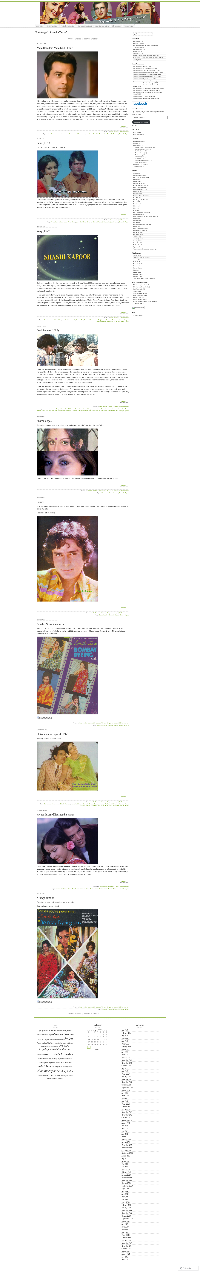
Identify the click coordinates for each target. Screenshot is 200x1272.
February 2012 (126, 1107)
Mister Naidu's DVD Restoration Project (145, 216)
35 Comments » (124, 613)
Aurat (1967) (137, 59)
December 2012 (126, 1079)
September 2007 (127, 1251)
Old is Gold (136, 222)
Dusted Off (136, 202)
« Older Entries (74, 39)
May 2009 (124, 1197)
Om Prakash (108, 134)
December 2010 (126, 1145)
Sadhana (115, 320)
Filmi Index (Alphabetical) (67, 26)
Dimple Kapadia (65, 804)
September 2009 (127, 1186)
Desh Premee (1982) (48, 330)
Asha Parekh (72, 889)
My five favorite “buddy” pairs (152, 74)
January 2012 (125, 1109)
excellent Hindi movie (68, 320)
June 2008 (124, 1227)
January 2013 (125, 1077)
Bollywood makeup (107, 493)
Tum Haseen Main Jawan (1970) (153, 88)
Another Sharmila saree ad (51, 624)
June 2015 (124, 1055)
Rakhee (107, 804)
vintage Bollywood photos (121, 805)
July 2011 (124, 1126)
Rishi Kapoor (115, 804)
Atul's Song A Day (138, 183)
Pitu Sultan (136, 226)
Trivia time (138, 158)
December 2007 (126, 1243)
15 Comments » (124, 1007)
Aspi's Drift (136, 179)
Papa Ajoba (137, 272)
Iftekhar (59, 1042)
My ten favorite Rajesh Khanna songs (145, 301)
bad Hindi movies (71, 134)
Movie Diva (136, 218)
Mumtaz (101, 134)
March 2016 (125, 1044)
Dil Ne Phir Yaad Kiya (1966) (152, 76)
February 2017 (126, 1033)
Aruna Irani (54, 222)
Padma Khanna (68, 1058)
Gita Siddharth (69, 409)
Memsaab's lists (139, 153)
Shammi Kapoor (113, 410)
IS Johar (89, 222)
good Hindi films (81, 222)
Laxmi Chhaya (64, 1045)
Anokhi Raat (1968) (149, 96)
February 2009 (126, 1205)
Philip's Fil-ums (137, 274)
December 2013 (126, 1060)
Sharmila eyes (44, 421)
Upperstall (136, 247)
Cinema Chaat (137, 193)
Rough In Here (138, 232)
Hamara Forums (138, 266)
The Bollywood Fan (139, 239)
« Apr (96, 1049)
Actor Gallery (137, 255)
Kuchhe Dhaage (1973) (150, 83)
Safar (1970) (43, 143)
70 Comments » (124, 220)
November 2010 (126, 1148)
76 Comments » (124, 886)
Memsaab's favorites (90, 320)
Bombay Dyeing (102, 725)
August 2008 (125, 1221)
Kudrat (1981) (147, 66)
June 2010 (124, 1161)
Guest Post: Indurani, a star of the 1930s (146, 55)
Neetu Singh (48, 1059)
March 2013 (125, 1074)
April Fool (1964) (138, 43)
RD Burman (64, 1066)
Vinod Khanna (58, 1078)
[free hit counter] (138, 307)
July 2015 (124, 1052)
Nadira (106, 222)
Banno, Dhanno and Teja (141, 185)
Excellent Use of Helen (141, 149)
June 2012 (124, 1096)
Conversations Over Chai (141, 196)
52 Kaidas (136, 173)
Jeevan (93, 409)
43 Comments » (124, 406)
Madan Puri (79, 320)
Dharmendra (81, 134)
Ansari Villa (136, 260)
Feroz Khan (71, 222)
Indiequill (136, 210)
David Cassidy (103, 615)
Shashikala (109, 321)
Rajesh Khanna (113, 222)
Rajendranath (65, 1062)
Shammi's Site (137, 276)
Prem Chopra (96, 410)
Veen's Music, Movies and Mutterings (144, 249)
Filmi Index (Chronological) (85, 26)
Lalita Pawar (55, 1046)
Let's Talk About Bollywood (141, 212)
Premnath (104, 410)
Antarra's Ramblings (139, 175)
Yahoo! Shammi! (139, 162)
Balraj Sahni (57, 320)
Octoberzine (137, 220)
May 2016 (124, 1038)
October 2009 (125, 1183)
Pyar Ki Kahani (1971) (140, 295)
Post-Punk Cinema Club (140, 228)
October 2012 (125, 1085)
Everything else (138, 141)
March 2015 (125, 1058)
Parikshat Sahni (77, 410)
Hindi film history (139, 151)
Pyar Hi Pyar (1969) (149, 78)
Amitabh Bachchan (50, 409)
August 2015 (125, 1049)
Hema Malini (78, 409)
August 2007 (125, 1254)
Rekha (70, 1066)
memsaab (136, 85)
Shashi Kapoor (101, 321)
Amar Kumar (61, 134)
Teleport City (137, 236)
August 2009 (125, 1189)
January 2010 (125, 1175)
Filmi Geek (136, 206)
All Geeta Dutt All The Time (141, 257)
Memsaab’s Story (128, 26)
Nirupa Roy (54, 1058)
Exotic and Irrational (139, 204)
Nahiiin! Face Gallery (52, 26)
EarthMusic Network (139, 264)
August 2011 (125, 1123)
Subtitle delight (139, 156)
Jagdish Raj (86, 409)
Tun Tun (50, 1078)
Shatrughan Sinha (106, 805)
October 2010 (125, 1150)
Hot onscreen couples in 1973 (52, 734)
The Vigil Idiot (137, 241)
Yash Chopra (125, 321)
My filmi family (139, 155)
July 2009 (124, 1191)
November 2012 (126, 1082)
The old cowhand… (139, 47)
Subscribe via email (137, 109)
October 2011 (125, 1118)
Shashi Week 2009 (85, 283)
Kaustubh (136, 270)
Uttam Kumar (125, 412)
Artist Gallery (39, 26)
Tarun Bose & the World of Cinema (144, 278)
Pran (41, 1062)
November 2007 (126, 1246)
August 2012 (125, 1090)
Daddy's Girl (137, 198)
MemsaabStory (103, 20)
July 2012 (124, 1093)
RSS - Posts (137, 132)
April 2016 (124, 1041)
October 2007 (125, 1249)
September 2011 (126, 1120)
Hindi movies (137, 145)
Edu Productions (116, 26)
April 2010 (124, 1167)
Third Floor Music (138, 243)
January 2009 (125, 1208)
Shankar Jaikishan (65, 1071)
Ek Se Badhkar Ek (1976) (151, 98)
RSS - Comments (138, 134)
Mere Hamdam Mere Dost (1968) (55, 48)
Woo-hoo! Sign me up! (141, 122)
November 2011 (126, 1115)
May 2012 (124, 1098)
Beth (38, 283)
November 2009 (126, 1180)
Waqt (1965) (43, 231)
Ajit (43, 1030)
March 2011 (125, 1137)
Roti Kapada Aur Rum (140, 230)
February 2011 (126, 1139)
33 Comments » (124, 490)
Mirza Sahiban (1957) (140, 299)
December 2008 (126, 1210)
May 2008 (124, 1230)
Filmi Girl (136, 208)
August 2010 (125, 1156)
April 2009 (124, 1200)
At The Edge (137, 181)
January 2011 (125, 1142)
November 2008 (126, 1213)
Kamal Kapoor (137, 268)
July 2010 (124, 1159)
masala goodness (42, 410)
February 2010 (126, 1172)
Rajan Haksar (56, 1062)
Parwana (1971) (138, 41)
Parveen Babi (86, 410)
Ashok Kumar (63, 222)
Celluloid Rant (137, 191)
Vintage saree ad (45, 898)
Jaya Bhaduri (83, 804)
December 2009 (126, 1178)
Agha (40, 1030)
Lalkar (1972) (137, 51)
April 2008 (124, 1232)
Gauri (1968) (137, 291)
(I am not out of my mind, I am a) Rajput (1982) (148, 57)
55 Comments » (124, 802)
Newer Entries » (91, 39)
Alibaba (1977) (138, 53)
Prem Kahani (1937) (139, 49)
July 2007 (124, 1257)
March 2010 (125, 1169)
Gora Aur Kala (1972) (140, 293)
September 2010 (127, 1153)
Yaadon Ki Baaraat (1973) (151, 90)
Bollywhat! (136, 262)
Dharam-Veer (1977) (139, 297)
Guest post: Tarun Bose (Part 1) (153, 72)
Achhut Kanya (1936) (150, 68)
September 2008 (127, 1219)
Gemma (135, 143)
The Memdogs (137, 166)
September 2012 (127, 1088)
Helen (69, 1038)
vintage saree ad (124, 725)
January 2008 (125, 1241)
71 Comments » (124, 131)
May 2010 (124, 1164)
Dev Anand (47, 804)
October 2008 (125, 1216)
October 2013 (125, 1066)
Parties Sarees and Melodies (142, 224)
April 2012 (124, 1101)
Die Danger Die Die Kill (140, 200)
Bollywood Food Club (140, 189)
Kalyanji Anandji (98, 222)
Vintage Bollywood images (142, 160)
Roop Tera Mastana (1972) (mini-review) (145, 45)
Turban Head (137, 245)
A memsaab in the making (149, 81)
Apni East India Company (141, 177)
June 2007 (124, 1260)
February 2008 (126, 1238)
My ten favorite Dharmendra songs (55, 814)
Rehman (115, 134)
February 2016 (126, 1047)
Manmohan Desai (123, 409)
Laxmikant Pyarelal (92, 134)
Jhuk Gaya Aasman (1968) (151, 70)
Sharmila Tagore (124, 134)
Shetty (62, 1075)
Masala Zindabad (138, 214)
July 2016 (124, 1036)
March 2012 (125, 1104)
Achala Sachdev (52, 134)
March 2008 (125, 1235)
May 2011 (124, 1131)
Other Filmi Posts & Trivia (102, 26)
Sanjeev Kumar (124, 804)
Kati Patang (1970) (139, 289)
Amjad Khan (60, 409)
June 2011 (124, 1129)
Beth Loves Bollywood (140, 187)
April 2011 (124, 1134)
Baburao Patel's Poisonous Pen (143, 147)
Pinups (40, 502)
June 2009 (124, 1194)
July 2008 (124, 1224)
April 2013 (124, 1071)
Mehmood (40, 1054)
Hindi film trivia (52, 1042)
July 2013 (124, 1068)
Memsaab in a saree (139, 164)
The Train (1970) (138, 303)
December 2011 (126, 1112)
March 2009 (125, 1202)
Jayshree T (65, 1043)
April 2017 (124, 1030)
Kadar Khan (100, 409)
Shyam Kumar (68, 1075)
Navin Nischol (66, 410)
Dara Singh (48, 1034)
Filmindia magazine (59, 1039)
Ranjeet (57, 1066)
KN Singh (50, 1046)
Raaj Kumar (101, 320)
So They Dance (138, 234)
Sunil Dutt (117, 321)
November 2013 (126, 1063)
